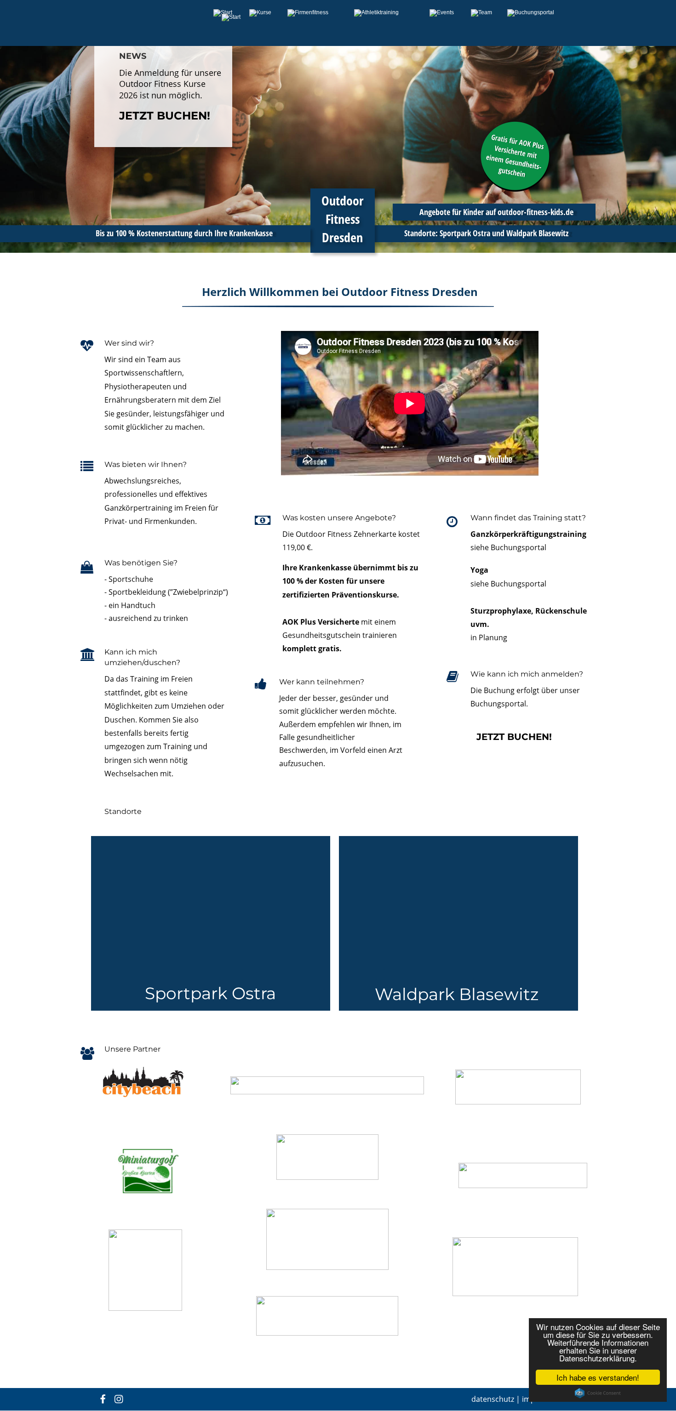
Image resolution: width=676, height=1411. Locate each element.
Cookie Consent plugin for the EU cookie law (598, 1393)
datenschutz (492, 1399)
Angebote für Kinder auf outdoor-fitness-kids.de (495, 211)
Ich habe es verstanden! (597, 1377)
